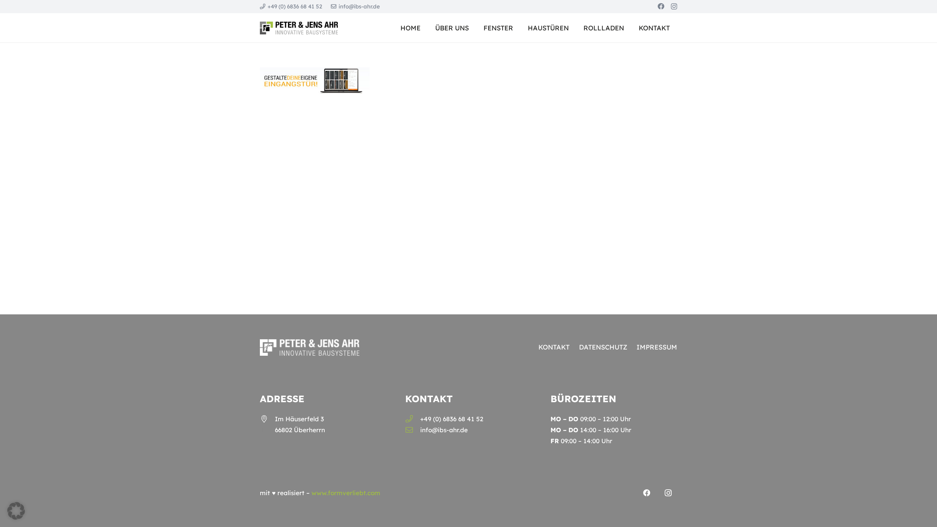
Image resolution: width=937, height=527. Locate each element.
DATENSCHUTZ (603, 347)
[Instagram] (674, 6)
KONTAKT (554, 347)
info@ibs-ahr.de (444, 430)
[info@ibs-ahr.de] (412, 430)
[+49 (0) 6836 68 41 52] (412, 419)
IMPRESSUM (657, 347)
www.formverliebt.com (345, 493)
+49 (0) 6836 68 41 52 (451, 419)
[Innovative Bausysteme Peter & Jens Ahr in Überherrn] (299, 28)
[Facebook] (661, 6)
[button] (574, 28)
